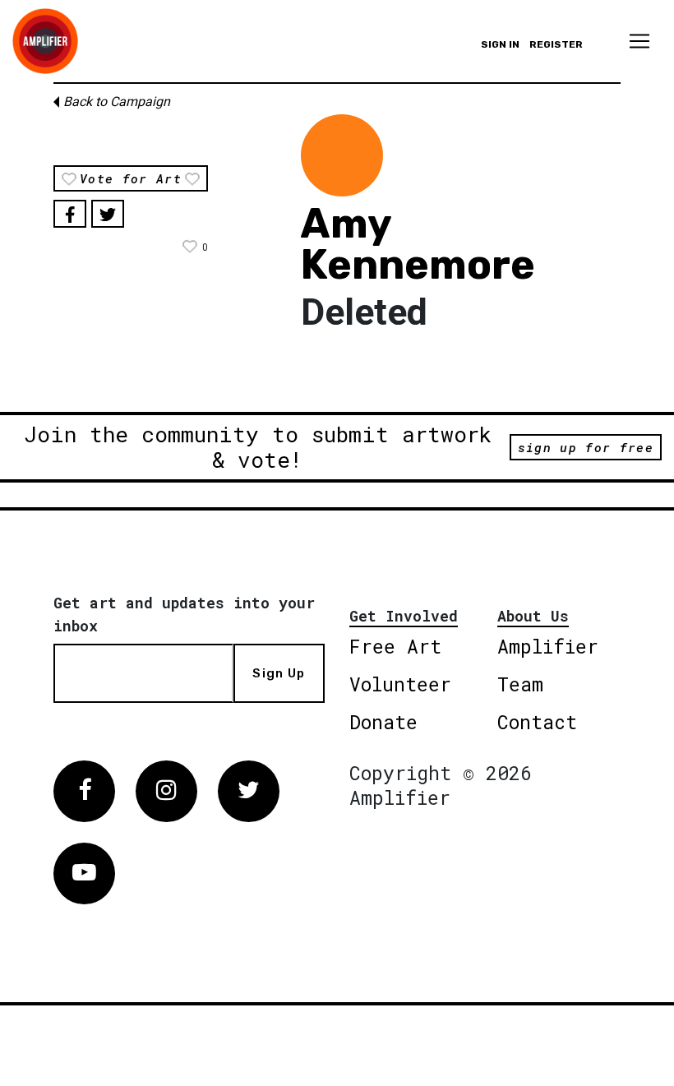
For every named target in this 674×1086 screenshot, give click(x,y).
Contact (537, 721)
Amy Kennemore (418, 244)
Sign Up (278, 673)
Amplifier (547, 646)
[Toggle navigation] (639, 41)
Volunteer (400, 684)
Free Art (395, 646)
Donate (383, 721)
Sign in (500, 44)
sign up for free (585, 447)
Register (556, 44)
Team (520, 684)
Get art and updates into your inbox (184, 614)
